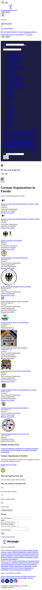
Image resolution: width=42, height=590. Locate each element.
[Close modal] (2, 467)
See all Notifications (7, 28)
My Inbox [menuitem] (20, 32)
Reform (9, 111)
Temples (9, 113)
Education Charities (13, 58)
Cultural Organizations (14, 81)
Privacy (33, 576)
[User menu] (1, 30)
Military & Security (13, 76)
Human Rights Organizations (16, 83)
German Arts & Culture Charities (22, 550)
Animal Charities (12, 55)
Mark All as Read (6, 24)
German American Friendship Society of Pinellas (16, 286)
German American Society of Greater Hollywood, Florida (18, 390)
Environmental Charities (14, 60)
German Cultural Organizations (16, 552)
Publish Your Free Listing (9, 464)
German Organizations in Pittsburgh (20, 570)
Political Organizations (14, 84)
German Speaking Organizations (23, 557)
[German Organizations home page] (10, 8)
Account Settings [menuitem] (18, 34)
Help (29, 576)
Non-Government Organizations (17, 79)
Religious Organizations (14, 88)
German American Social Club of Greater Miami (16, 371)
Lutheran (10, 93)
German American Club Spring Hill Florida (14, 258)
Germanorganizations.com (9, 10)
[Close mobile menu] (6, 3)
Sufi (8, 102)
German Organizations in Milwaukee (20, 566)
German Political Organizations (23, 555)
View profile (10, 212)
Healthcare (10, 70)
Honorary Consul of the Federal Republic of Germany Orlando (20, 219)
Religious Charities (13, 65)
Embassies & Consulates (14, 69)
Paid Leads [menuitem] (9, 34)
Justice (9, 74)
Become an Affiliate (21, 576)
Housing (9, 72)
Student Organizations (14, 114)
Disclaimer (13, 578)
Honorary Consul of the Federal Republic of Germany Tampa (20, 204)
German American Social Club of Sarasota (14, 348)
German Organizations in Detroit (11, 564)
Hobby (9, 121)
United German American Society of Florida (14, 301)
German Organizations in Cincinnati (23, 561)
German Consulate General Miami (11, 240)
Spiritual (9, 125)
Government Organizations (15, 67)
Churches (10, 90)
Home (2, 177)
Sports (9, 127)
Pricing (12, 576)
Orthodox (10, 109)
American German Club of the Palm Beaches (15, 408)
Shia (8, 100)
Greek (9, 120)
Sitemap (30, 578)
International (11, 123)
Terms (8, 578)
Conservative (11, 107)
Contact (7, 576)
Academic (10, 116)
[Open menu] (3, 2)
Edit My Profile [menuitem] (11, 32)
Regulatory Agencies (13, 77)
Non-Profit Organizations (15, 86)
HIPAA (25, 578)
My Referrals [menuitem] (27, 32)
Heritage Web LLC (15, 586)
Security (20, 578)
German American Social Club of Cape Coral (15, 434)
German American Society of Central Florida (14, 322)
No (6, 174)
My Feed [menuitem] (3, 32)
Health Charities (12, 62)
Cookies (3, 578)
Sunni (9, 104)
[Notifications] (3, 15)
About (3, 576)
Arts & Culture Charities (14, 56)
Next (3, 533)
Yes (3, 174)
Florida (3, 182)
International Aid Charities (15, 63)
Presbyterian (11, 97)
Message (4, 212)
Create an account (7, 510)
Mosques (10, 99)
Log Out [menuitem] (29, 34)
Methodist (10, 95)
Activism (10, 118)
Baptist (9, 91)
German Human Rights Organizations (18, 554)
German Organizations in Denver (28, 563)
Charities (10, 53)
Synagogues (11, 106)
